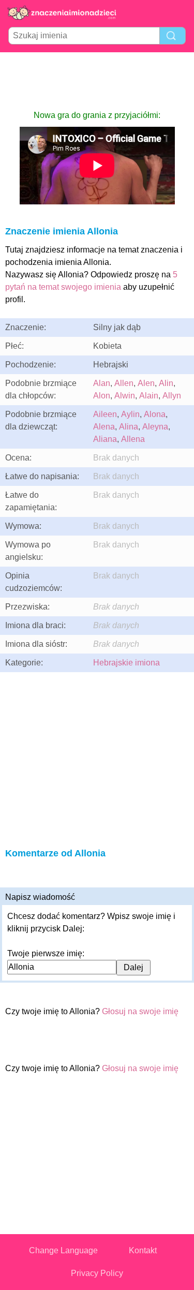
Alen (146, 383)
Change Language (63, 1250)
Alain (148, 395)
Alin (166, 383)
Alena (104, 426)
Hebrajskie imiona (126, 662)
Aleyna (155, 426)
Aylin (130, 414)
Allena (133, 439)
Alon (101, 395)
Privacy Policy (97, 1273)
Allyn (171, 395)
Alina (128, 426)
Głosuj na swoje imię (140, 1011)
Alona (155, 414)
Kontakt (143, 1250)
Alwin (124, 395)
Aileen (105, 414)
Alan (101, 383)
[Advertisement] (97, 80)
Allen (123, 383)
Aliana (105, 439)
